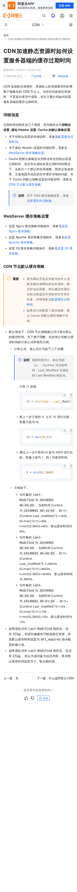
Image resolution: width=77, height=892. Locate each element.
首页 (6, 35)
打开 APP (64, 5)
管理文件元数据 (40, 200)
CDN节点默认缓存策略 (25, 184)
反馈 (45, 698)
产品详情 (36, 76)
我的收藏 (63, 76)
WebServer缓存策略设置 (26, 153)
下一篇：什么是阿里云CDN (55, 678)
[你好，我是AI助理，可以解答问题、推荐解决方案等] (53, 15)
